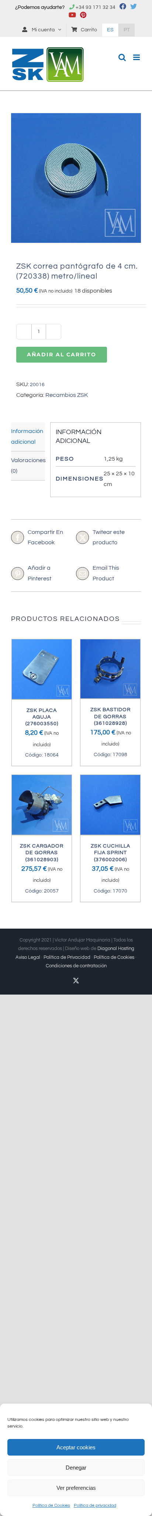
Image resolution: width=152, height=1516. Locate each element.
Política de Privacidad (67, 957)
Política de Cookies (51, 1505)
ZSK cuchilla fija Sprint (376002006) (110, 852)
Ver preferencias (76, 1488)
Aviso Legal (27, 957)
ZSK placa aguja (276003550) (41, 717)
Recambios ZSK (66, 395)
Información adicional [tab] (27, 436)
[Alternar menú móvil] (137, 57)
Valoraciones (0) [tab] (28, 465)
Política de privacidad (95, 1505)
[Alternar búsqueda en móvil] (122, 57)
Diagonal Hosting (115, 948)
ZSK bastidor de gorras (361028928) (110, 716)
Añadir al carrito (61, 354)
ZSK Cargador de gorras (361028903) (41, 852)
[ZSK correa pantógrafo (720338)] (76, 178)
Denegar (76, 1467)
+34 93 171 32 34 (95, 7)
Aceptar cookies (76, 1447)
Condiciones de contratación (76, 965)
